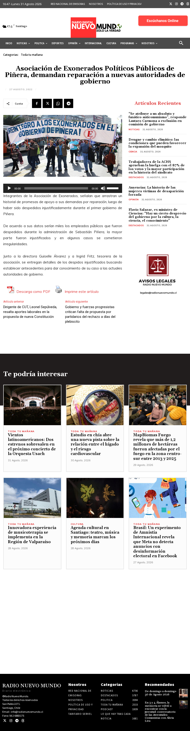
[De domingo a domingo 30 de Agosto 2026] (183, 693)
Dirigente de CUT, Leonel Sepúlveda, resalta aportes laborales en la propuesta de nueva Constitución (30, 312)
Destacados (136, 177)
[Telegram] (182, 4)
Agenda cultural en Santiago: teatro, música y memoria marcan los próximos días (95, 535)
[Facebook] (36, 103)
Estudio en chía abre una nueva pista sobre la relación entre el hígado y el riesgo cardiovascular (95, 445)
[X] (47, 103)
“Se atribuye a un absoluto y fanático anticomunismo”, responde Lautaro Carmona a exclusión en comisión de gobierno (158, 119)
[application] (62, 188)
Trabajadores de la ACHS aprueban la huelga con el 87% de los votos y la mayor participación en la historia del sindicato (157, 167)
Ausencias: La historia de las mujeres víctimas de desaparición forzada (156, 191)
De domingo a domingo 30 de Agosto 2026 (160, 693)
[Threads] (22, 720)
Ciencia (133, 151)
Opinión (134, 199)
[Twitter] (170, 4)
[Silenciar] (103, 188)
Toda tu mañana (32, 55)
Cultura (77, 524)
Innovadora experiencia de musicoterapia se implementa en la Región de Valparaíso (32, 535)
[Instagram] (176, 4)
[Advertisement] (95, 601)
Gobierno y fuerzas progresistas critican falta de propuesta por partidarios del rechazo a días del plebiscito (90, 314)
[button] (181, 43)
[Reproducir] (9, 188)
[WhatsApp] (58, 103)
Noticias (134, 129)
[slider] (113, 188)
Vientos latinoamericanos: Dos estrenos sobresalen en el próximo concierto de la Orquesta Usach (32, 445)
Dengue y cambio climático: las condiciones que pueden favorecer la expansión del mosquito (157, 143)
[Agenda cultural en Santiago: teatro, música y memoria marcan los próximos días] (95, 498)
